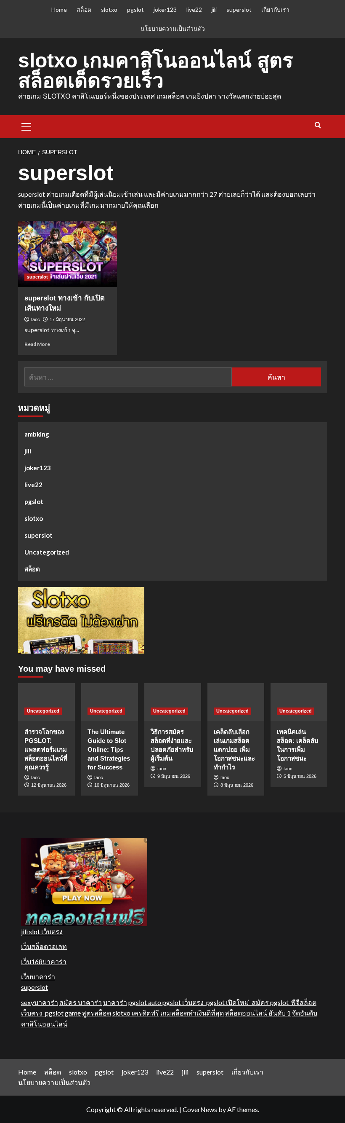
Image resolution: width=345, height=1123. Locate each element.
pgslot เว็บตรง (184, 1002)
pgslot (135, 9)
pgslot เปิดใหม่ (229, 1002)
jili (214, 9)
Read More (37, 344)
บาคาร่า (115, 1002)
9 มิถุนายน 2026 (173, 776)
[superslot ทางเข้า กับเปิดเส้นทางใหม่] (67, 254)
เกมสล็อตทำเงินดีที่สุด (192, 1013)
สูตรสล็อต (96, 1013)
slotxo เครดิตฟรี (135, 1013)
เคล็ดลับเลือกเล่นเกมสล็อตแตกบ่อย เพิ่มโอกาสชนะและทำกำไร (234, 749)
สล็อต (84, 9)
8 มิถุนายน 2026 (236, 785)
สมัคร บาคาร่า (80, 1002)
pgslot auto (145, 1002)
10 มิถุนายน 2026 (112, 785)
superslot (239, 9)
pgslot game (63, 1013)
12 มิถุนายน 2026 (48, 785)
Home (59, 9)
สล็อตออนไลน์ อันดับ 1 (258, 1013)
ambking (36, 434)
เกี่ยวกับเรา (275, 9)
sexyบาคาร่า (39, 1002)
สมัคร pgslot (271, 1002)
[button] (26, 125)
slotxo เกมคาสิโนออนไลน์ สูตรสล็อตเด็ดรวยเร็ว (155, 70)
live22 (194, 9)
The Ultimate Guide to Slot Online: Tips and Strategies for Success (109, 749)
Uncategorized (46, 552)
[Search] (318, 125)
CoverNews (200, 1109)
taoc (35, 319)
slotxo (109, 9)
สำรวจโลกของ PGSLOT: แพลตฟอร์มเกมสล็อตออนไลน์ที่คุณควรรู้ (45, 749)
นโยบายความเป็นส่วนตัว (173, 28)
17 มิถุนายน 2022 (67, 319)
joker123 (165, 9)
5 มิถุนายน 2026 (300, 776)
